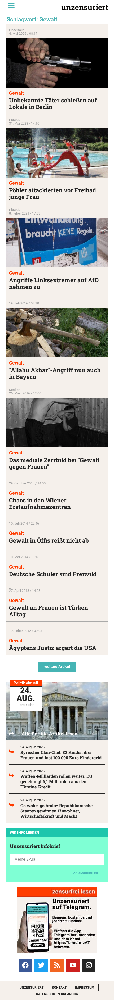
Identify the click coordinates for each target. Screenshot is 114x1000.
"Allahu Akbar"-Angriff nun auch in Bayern (55, 373)
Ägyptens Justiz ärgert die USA (52, 648)
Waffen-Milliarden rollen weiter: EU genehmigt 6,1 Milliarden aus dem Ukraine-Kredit (56, 781)
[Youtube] (73, 965)
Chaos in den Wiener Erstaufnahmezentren (40, 503)
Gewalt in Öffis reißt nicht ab (49, 540)
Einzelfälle (16, 30)
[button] (11, 5)
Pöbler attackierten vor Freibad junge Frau (52, 193)
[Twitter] (41, 965)
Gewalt (16, 93)
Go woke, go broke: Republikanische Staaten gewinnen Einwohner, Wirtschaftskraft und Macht (56, 811)
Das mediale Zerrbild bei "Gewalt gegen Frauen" (54, 463)
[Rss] (57, 965)
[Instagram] (88, 965)
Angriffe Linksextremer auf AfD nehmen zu (54, 283)
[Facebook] (25, 965)
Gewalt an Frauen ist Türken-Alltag (49, 611)
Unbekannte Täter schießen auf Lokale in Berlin (53, 103)
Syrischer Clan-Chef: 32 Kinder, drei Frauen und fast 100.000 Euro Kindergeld (61, 754)
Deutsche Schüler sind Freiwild (53, 574)
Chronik (14, 120)
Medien (14, 390)
